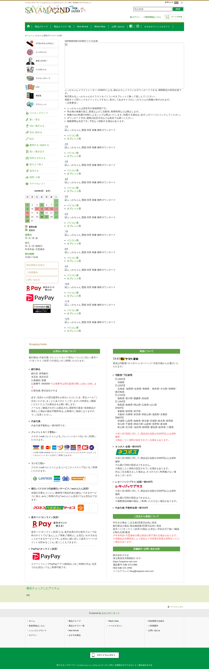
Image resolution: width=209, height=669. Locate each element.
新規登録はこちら (153, 17)
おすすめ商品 (75, 635)
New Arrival (74, 630)
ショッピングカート (38, 630)
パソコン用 (72, 135)
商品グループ (75, 621)
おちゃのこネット (111, 613)
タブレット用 (74, 138)
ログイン (136, 17)
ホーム (32, 621)
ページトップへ (176, 607)
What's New (113, 621)
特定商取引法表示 (35, 265)
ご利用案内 (32, 272)
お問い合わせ (33, 279)
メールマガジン (115, 626)
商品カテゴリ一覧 (77, 626)
